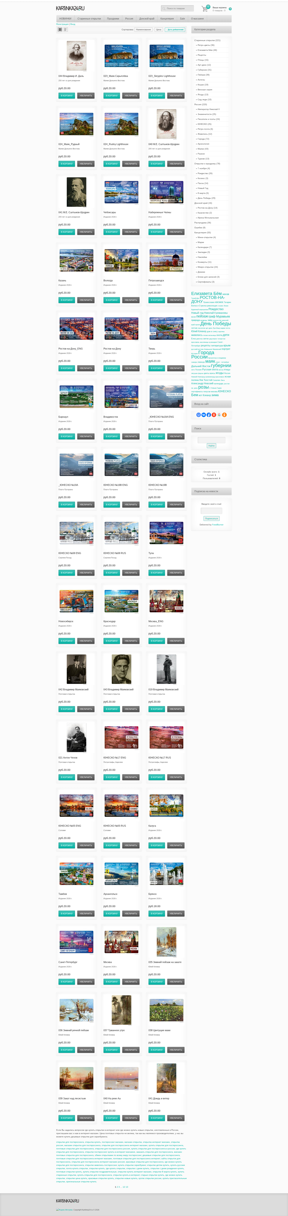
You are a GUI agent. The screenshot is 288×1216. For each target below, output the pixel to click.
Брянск (152, 894)
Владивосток (111, 417)
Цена (158, 29)
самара (194, 362)
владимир (222, 358)
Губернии (202, 70)
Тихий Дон (195, 298)
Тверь (151, 348)
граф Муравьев (219, 316)
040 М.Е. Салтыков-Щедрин (163, 144)
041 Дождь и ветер (158, 1098)
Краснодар (110, 621)
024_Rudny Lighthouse (116, 144)
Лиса (223, 380)
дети (226, 334)
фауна (200, 373)
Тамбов (62, 894)
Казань (62, 280)
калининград (210, 377)
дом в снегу (212, 331)
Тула (151, 553)
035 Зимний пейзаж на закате (165, 962)
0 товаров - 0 (219, 9)
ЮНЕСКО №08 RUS (115, 553)
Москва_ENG (155, 621)
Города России (202, 355)
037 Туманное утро (114, 1030)
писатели (201, 328)
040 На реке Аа (112, 1098)
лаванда (201, 362)
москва (214, 391)
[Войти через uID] (198, 415)
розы (203, 387)
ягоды (220, 373)
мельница (212, 335)
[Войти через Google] (219, 414)
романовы (222, 313)
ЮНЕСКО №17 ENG (115, 757)
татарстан (221, 339)
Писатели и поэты (206, 119)
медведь (203, 320)
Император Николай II (209, 109)
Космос (201, 178)
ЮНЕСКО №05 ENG (69, 826)
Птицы (201, 60)
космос (219, 302)
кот (200, 395)
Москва (108, 962)
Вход (72, 24)
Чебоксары (110, 212)
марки (222, 328)
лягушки (194, 373)
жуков (197, 325)
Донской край (203, 203)
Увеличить (86, 95)
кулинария (213, 342)
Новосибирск (65, 621)
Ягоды (201, 94)
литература (217, 345)
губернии (221, 365)
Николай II (210, 313)
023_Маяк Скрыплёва (116, 76)
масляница (204, 342)
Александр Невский (202, 383)
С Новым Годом (215, 388)
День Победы (204, 198)
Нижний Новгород (198, 377)
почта (228, 328)
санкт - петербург (222, 362)
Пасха (201, 183)
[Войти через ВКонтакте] (203, 415)
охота (219, 335)
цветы (206, 373)
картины (221, 331)
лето (193, 370)
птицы (227, 369)
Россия (200, 104)
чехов (225, 294)
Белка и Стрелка (199, 306)
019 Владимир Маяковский (163, 689)
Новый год (197, 312)
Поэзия (198, 370)
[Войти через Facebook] (209, 415)
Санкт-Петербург (67, 962)
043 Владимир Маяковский (119, 689)
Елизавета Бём (205, 50)
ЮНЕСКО (202, 124)
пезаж (205, 335)
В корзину (67, 95)
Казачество (203, 213)
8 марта (202, 193)
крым (227, 345)
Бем (194, 395)
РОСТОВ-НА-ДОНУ (208, 299)
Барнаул (63, 417)
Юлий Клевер (198, 331)
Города (201, 139)
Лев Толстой (205, 380)
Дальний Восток (200, 366)
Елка (193, 339)
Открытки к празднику (207, 163)
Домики (201, 272)
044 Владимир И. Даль (71, 76)
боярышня (208, 349)
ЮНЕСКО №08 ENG (69, 553)
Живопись (203, 134)
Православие (209, 302)
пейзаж (202, 316)
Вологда (108, 280)
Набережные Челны (159, 212)
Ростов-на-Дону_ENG (70, 348)
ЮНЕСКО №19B (157, 485)
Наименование (143, 29)
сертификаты (197, 392)
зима (215, 395)
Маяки (201, 149)
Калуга (152, 826)
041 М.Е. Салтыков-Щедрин (73, 212)
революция (212, 306)
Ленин (226, 306)
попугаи (206, 391)
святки (206, 339)
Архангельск (110, 894)
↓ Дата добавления (174, 30)
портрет (226, 349)
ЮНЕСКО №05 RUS (115, 826)
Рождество (203, 173)
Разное (201, 154)
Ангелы (201, 79)
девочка (199, 339)
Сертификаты (204, 282)
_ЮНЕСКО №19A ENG (161, 417)
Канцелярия (202, 232)
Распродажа (202, 222)
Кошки (201, 84)
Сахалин (216, 380)
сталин (220, 306)
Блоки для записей (207, 277)
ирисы (212, 373)
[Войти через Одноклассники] (224, 415)
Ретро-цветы (204, 45)
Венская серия (205, 89)
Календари (203, 247)
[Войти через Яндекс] (214, 415)
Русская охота (210, 369)
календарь (219, 383)
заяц (210, 320)
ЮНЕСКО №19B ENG (116, 485)
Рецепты (202, 55)
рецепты (205, 345)
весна (221, 370)
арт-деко (209, 328)
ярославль (195, 342)
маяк (210, 361)
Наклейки (202, 257)
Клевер (207, 395)
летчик (194, 328)
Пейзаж (201, 75)
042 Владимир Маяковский (73, 689)
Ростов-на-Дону (112, 348)
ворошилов (203, 309)
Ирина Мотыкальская (208, 217)
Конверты (202, 262)
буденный (195, 309)
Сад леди (202, 99)
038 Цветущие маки (159, 1030)
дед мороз (213, 339)
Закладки (202, 252)
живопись (197, 334)
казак (193, 317)
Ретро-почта (204, 129)
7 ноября (202, 168)
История (194, 353)
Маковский (217, 349)
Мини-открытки (205, 237)
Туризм (201, 158)
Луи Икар (216, 328)
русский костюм (197, 349)
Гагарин (227, 302)
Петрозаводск (156, 280)
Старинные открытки (207, 40)
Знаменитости (205, 114)
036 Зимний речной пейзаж (73, 1030)
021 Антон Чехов (67, 757)
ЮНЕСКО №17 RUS (159, 757)
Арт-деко (202, 65)
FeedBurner (218, 524)
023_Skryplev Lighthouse (162, 76)
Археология (203, 144)
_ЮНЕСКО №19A (68, 485)
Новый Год (203, 188)
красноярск (219, 377)
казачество (217, 320)
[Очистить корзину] (230, 8)
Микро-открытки (205, 267)
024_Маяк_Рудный (69, 144)
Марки (201, 242)
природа (195, 320)
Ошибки (200, 227)
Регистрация (62, 24)
